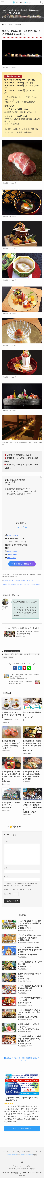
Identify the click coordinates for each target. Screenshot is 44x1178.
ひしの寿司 (11, 558)
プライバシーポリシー (18, 1166)
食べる (6, 17)
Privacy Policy (11, 1155)
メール (6, 876)
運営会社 (32, 1168)
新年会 (11, 657)
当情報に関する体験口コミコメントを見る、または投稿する (21, 584)
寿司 (21, 654)
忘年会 (5, 657)
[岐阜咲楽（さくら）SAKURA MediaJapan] (22, 2)
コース (34, 654)
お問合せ (29, 1166)
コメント (7, 841)
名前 (5, 868)
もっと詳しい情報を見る (22, 1128)
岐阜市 (7, 654)
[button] (41, 2)
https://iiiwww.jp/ (13, 551)
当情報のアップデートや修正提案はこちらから (18, 580)
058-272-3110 (12, 535)
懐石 (16, 654)
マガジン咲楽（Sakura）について (19, 1168)
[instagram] (22, 1162)
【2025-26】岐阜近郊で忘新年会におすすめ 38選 (27, 634)
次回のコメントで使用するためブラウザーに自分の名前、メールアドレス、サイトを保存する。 (23, 884)
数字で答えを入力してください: (23, 889)
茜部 (12, 654)
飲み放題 (27, 654)
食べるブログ (14, 17)
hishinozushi (12, 554)
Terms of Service (26, 1155)
